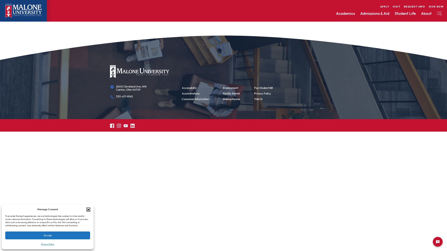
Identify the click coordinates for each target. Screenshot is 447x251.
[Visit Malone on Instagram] (119, 125)
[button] (88, 209)
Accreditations (191, 93)
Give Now (436, 6)
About (426, 13)
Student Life (405, 13)
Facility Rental (231, 93)
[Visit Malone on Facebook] (112, 125)
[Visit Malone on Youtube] (126, 125)
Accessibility (189, 88)
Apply (384, 6)
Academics (345, 13)
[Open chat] (438, 242)
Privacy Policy (47, 244)
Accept (48, 235)
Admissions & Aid (374, 13)
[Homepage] (23, 10)
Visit (396, 6)
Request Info (414, 6)
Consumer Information (195, 99)
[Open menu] (439, 13)
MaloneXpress (231, 99)
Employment (230, 88)
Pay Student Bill (263, 88)
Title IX (258, 99)
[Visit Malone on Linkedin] (132, 125)
